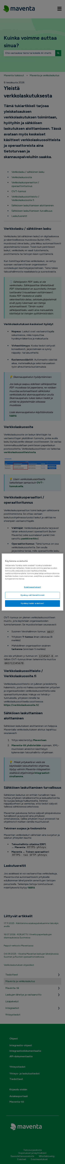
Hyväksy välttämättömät (33, 595)
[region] (32, 582)
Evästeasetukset (32, 587)
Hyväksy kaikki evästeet (32, 603)
